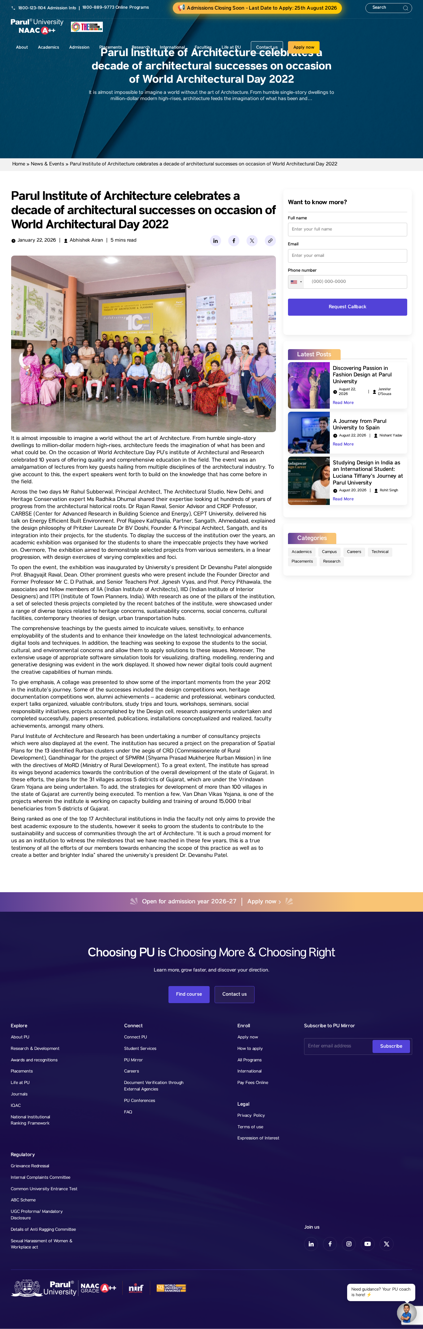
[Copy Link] (270, 240)
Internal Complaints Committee (40, 1178)
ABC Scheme (23, 1200)
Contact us (267, 47)
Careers (354, 552)
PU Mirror (133, 1060)
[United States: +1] (296, 281)
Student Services (140, 1049)
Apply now (303, 47)
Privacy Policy (251, 1116)
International (250, 1071)
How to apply (250, 1049)
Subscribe (391, 1046)
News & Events (47, 164)
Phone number (302, 270)
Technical (380, 552)
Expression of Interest (258, 1138)
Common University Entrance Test (44, 1189)
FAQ (128, 1112)
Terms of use (250, 1127)
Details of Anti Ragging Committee (43, 1230)
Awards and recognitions (34, 1060)
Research (331, 561)
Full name (297, 218)
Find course (189, 994)
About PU (20, 1037)
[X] (252, 240)
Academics (302, 552)
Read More (343, 403)
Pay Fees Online (253, 1083)
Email (293, 244)
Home (18, 164)
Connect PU (135, 1037)
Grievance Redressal (30, 1166)
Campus (329, 552)
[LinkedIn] (215, 240)
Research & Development (35, 1049)
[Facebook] (233, 240)
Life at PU (20, 1083)
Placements (302, 561)
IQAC (16, 1106)
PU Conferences (139, 1101)
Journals (19, 1094)
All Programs (250, 1060)
